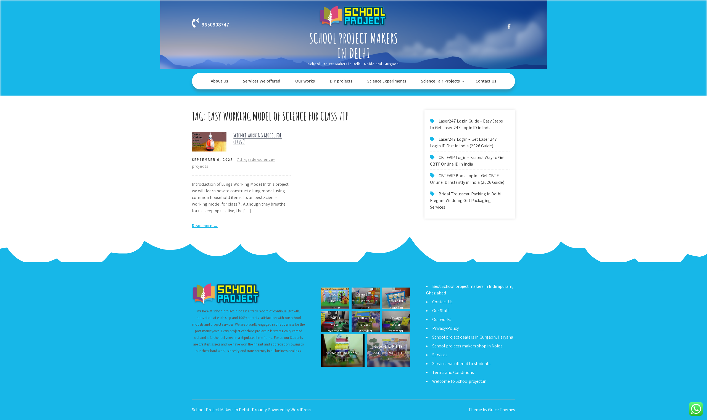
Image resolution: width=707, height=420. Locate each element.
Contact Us (486, 81)
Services (439, 355)
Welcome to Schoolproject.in (459, 381)
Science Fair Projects (440, 81)
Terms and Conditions (453, 372)
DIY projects (341, 81)
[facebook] (509, 26)
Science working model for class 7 (257, 138)
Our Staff (440, 310)
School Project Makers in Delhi (353, 45)
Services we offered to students (461, 363)
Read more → (205, 225)
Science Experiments (386, 81)
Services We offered (261, 81)
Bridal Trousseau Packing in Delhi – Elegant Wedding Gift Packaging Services (467, 200)
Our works (305, 81)
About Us (219, 81)
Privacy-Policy (445, 328)
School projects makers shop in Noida (467, 346)
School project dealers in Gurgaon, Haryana (472, 337)
